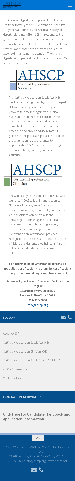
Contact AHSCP (12, 378)
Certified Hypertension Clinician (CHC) (25, 351)
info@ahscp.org (37, 305)
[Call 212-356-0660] (69, 317)
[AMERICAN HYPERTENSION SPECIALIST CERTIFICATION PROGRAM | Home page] (15, 5)
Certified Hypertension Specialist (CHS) (26, 342)
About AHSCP (11, 333)
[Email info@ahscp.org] (63, 317)
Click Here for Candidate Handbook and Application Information (36, 416)
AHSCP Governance (15, 369)
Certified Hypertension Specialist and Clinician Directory (36, 360)
